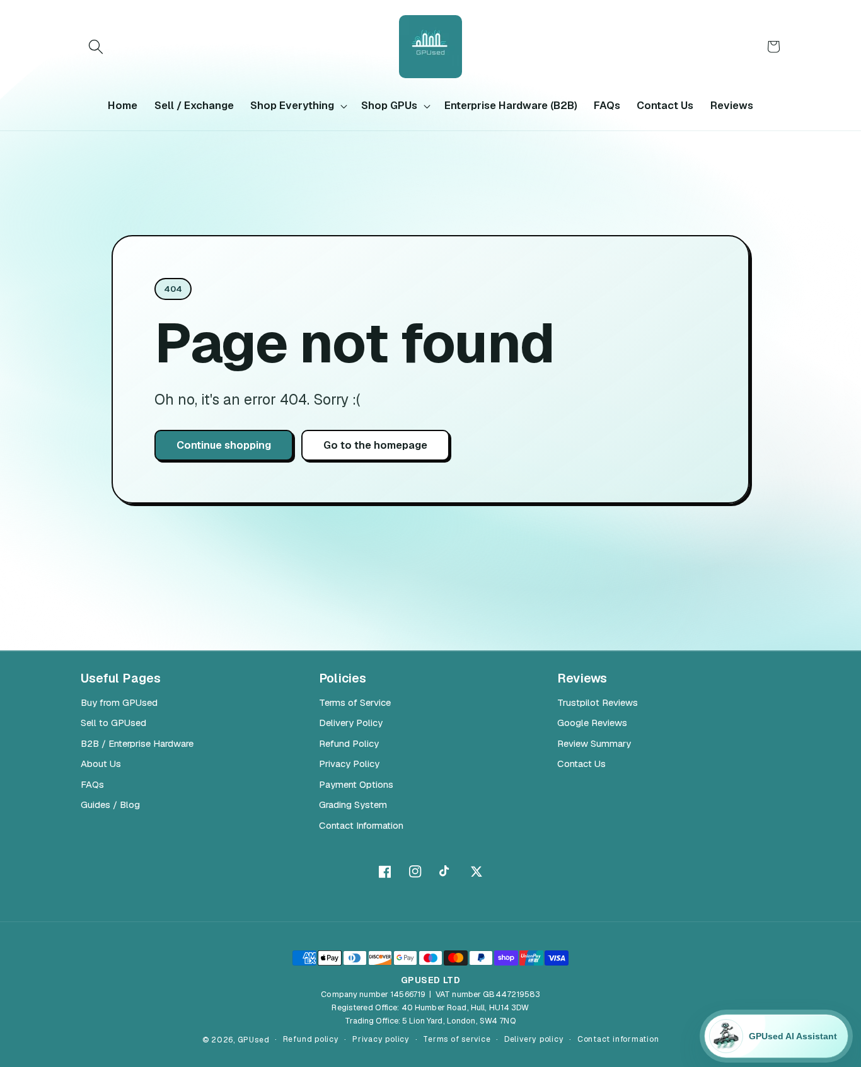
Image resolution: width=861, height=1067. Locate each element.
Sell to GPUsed (113, 723)
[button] (96, 47)
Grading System (353, 804)
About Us (101, 764)
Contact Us (581, 764)
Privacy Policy (349, 764)
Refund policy (311, 1039)
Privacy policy (381, 1039)
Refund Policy (349, 743)
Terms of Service (355, 702)
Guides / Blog (110, 804)
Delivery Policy (351, 723)
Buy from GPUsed (119, 702)
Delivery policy (534, 1039)
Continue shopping (223, 445)
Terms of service (456, 1039)
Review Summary (594, 743)
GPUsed (254, 1040)
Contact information (618, 1039)
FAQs (92, 784)
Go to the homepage (375, 445)
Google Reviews (592, 723)
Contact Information (361, 825)
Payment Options (356, 784)
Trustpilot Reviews (597, 702)
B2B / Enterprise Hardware (137, 743)
